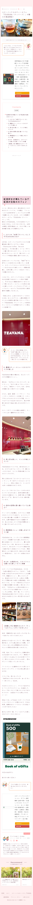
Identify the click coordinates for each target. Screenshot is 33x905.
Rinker (23, 90)
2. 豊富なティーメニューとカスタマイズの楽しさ (18, 124)
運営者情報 (6, 897)
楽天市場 (18, 96)
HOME (2, 893)
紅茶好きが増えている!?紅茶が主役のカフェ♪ (17, 116)
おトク (20, 9)
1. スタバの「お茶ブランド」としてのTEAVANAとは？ (18, 120)
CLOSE (16, 110)
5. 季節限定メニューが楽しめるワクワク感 (18, 136)
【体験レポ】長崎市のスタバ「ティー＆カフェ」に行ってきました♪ (17, 145)
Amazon (18, 93)
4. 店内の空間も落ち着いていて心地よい (18, 132)
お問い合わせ (26, 897)
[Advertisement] (16, 174)
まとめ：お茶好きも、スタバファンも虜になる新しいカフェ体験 (17, 140)
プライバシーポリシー (16, 897)
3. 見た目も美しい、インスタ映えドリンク (18, 128)
